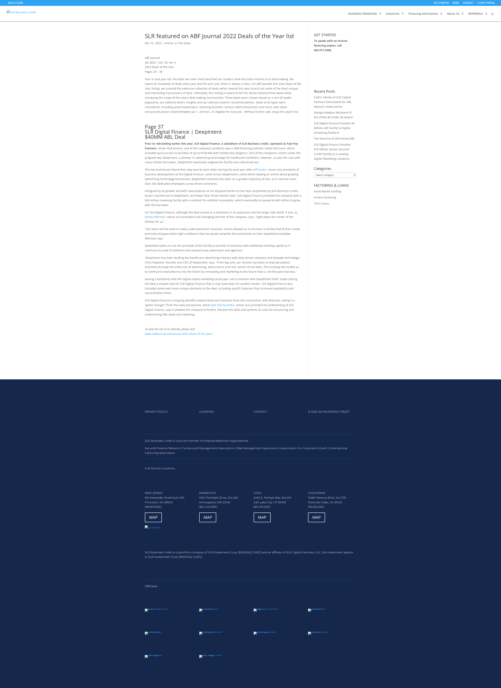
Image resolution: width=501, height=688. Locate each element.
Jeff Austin (260, 169)
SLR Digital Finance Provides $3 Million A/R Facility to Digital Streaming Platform (334, 127)
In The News (183, 43)
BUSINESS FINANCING (362, 13)
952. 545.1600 (208, 507)
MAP (153, 517)
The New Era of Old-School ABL (334, 138)
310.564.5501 (316, 507)
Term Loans (321, 203)
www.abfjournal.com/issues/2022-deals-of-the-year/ (179, 334)
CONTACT (468, 3)
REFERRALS (475, 13)
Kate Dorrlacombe (222, 305)
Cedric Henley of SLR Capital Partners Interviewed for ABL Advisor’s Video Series (332, 101)
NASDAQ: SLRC (249, 552)
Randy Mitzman (155, 217)
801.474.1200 (262, 507)
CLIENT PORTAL (486, 3)
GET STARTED (441, 3)
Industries (392, 13)
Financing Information (423, 13)
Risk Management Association (257, 448)
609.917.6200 (322, 50)
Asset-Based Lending (327, 191)
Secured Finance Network (162, 448)
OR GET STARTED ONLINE (333, 71)
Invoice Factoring (325, 197)
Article (169, 43)
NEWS (456, 3)
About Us (453, 13)
